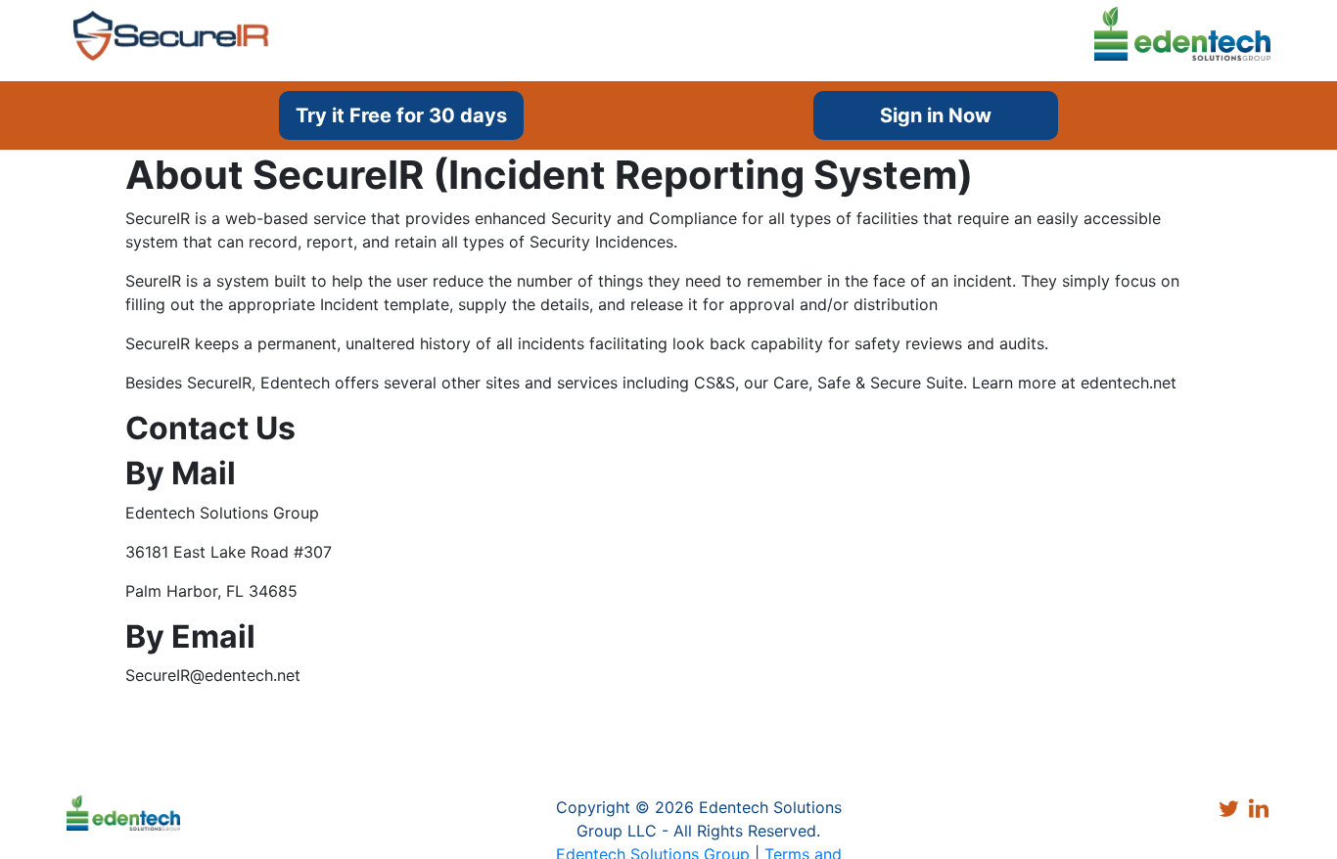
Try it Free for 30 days (401, 115)
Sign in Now (935, 115)
